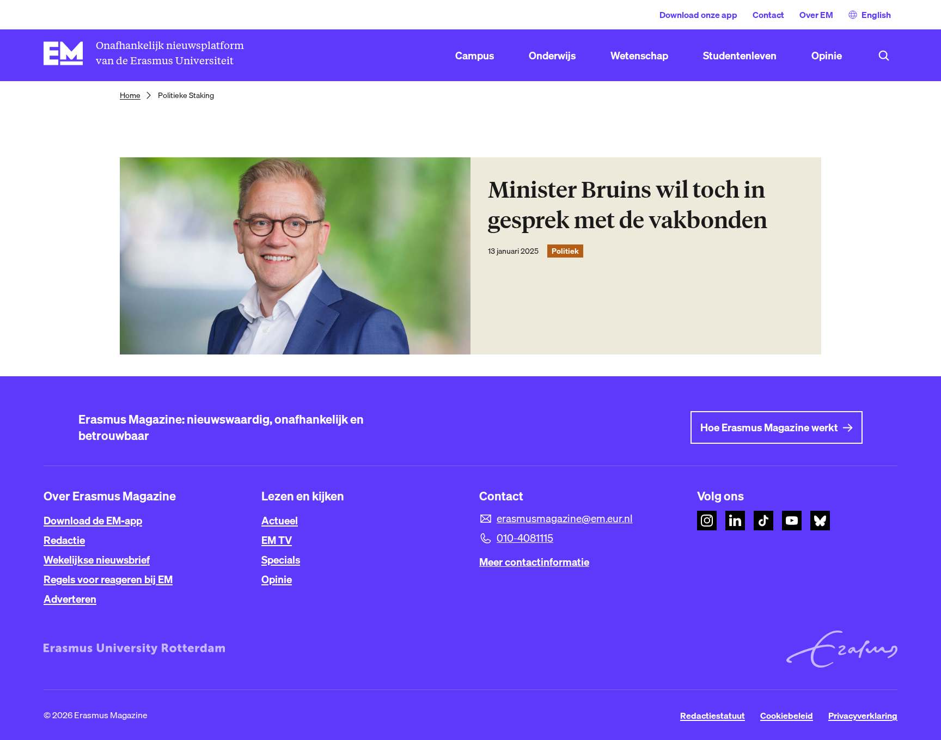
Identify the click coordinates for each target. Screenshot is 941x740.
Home (130, 95)
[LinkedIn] (735, 520)
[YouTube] (792, 520)
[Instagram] (707, 520)
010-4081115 (525, 538)
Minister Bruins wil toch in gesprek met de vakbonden (627, 205)
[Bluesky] (820, 520)
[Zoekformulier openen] (883, 55)
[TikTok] (763, 520)
